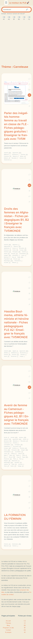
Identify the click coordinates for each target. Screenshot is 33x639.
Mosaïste (15, 158)
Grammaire (16, 544)
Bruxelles (22, 248)
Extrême (15, 448)
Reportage (8, 260)
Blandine (16, 441)
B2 (29, 90)
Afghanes (16, 244)
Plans (15, 459)
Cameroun (7, 442)
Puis (21, 459)
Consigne (18, 444)
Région (7, 460)
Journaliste (19, 451)
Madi (6, 455)
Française (16, 251)
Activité (7, 152)
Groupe (14, 253)
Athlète (6, 352)
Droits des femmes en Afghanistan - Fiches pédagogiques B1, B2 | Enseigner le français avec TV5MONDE (16, 219)
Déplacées (7, 446)
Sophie (7, 464)
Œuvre (12, 457)
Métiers (7, 158)
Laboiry (13, 453)
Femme (7, 354)
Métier (23, 156)
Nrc (5, 457)
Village (20, 466)
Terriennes (7, 159)
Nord (24, 455)
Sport (6, 356)
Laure (23, 255)
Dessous (7, 250)
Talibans (15, 262)
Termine (15, 545)
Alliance (17, 246)
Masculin (7, 545)
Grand (6, 253)
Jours (6, 453)
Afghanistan (8, 246)
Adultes (22, 437)
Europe (23, 250)
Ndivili (18, 455)
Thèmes (8, 623)
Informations (8, 451)
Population (8, 259)
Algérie (15, 351)
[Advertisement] (16, 39)
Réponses (15, 460)
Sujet (14, 464)
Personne (8, 459)
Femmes (24, 154)
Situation (18, 462)
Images (7, 255)
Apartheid (7, 248)
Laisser (21, 453)
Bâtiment (7, 154)
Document (17, 446)
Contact (8, 630)
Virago (22, 356)
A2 (29, 101)
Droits (15, 250)
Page (20, 257)
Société (7, 262)
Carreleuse (15, 154)
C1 (29, 84)
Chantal (15, 442)
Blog (8, 625)
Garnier (24, 251)
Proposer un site (8, 628)
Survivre (21, 464)
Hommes (7, 156)
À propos (8, 632)
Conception (8, 444)
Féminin (7, 544)
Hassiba (23, 354)
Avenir (14, 248)
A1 (29, 106)
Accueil (8, 621)
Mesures (7, 257)
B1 (29, 95)
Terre (6, 466)
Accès (6, 437)
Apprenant (17, 152)
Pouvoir (16, 259)
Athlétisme (14, 352)
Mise (12, 455)
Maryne (15, 156)
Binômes (7, 441)
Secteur (23, 158)
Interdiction (16, 255)
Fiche (7, 450)
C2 (29, 79)
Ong (14, 257)
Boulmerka (23, 352)
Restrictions (18, 260)
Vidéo (13, 466)
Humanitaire (23, 253)
